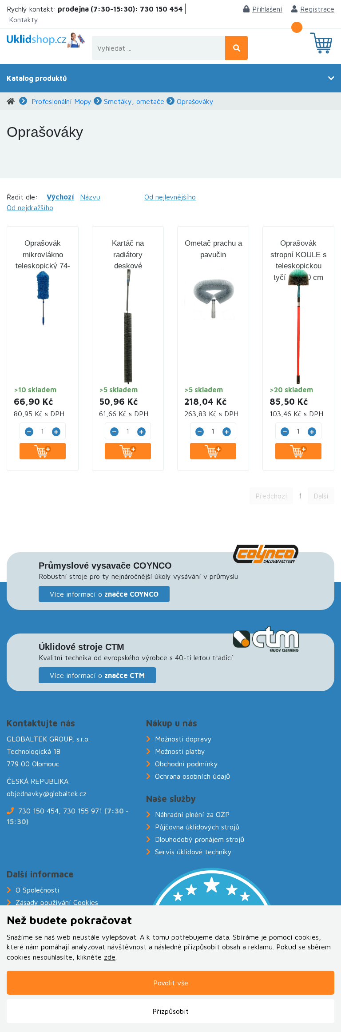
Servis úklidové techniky (193, 852)
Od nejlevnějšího (170, 197)
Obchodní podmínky (186, 764)
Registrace (317, 9)
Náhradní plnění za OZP (192, 814)
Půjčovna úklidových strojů (197, 827)
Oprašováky (195, 101)
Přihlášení (267, 9)
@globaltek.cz (65, 793)
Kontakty (23, 20)
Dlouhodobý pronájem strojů (199, 839)
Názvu (90, 197)
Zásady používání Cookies (57, 902)
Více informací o (104, 594)
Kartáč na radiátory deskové (128, 254)
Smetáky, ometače (134, 101)
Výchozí (60, 197)
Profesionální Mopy (61, 101)
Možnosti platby (180, 751)
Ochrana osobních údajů (192, 776)
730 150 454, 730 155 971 (60, 811)
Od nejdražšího (30, 207)
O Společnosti (37, 890)
